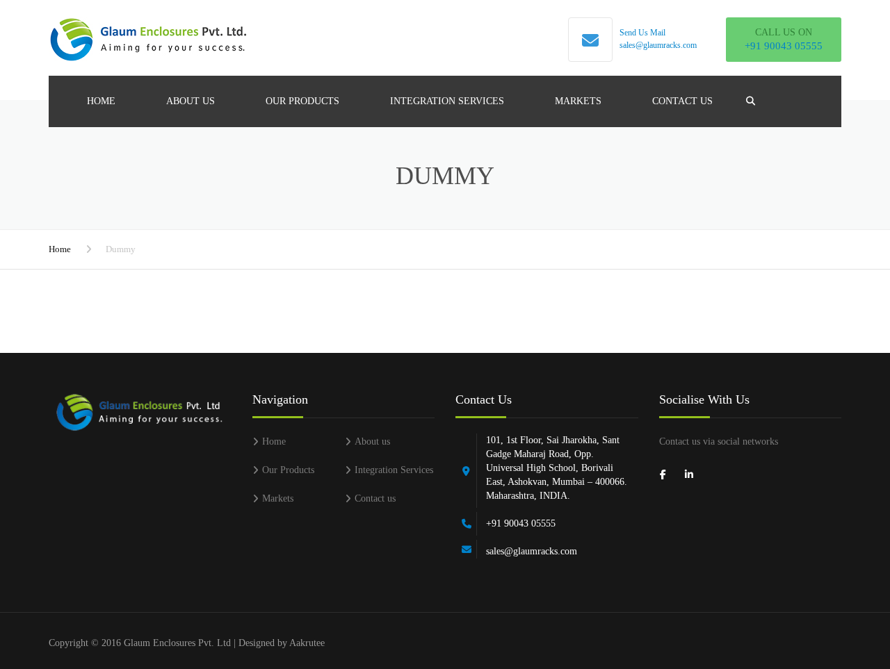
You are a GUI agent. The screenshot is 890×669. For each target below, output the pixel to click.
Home (101, 101)
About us (190, 101)
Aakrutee (307, 643)
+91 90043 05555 (784, 45)
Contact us (682, 101)
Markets (578, 101)
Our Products (302, 101)
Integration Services (447, 101)
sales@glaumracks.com (658, 45)
